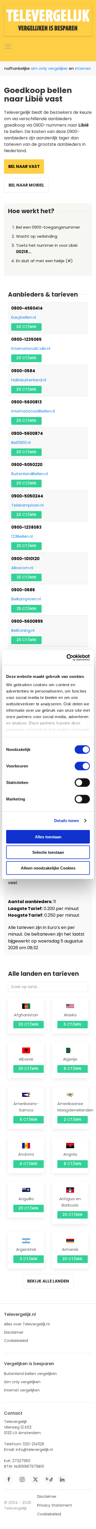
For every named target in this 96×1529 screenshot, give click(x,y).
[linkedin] (62, 1479)
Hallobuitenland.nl (28, 380)
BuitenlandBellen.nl (29, 473)
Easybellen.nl (23, 317)
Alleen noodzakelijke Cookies (48, 867)
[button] (8, 46)
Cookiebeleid (16, 1340)
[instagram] (22, 1479)
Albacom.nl (22, 568)
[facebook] (9, 1479)
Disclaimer (13, 1332)
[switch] (82, 766)
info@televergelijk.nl (34, 1449)
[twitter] (35, 1479)
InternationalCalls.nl (30, 348)
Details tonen (66, 820)
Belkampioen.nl (26, 599)
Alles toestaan (48, 836)
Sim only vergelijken (22, 1382)
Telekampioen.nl (27, 505)
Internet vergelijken (22, 1390)
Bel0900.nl (21, 442)
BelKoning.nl (22, 630)
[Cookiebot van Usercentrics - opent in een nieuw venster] (68, 657)
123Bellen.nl (22, 536)
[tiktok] (49, 1479)
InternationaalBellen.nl (33, 411)
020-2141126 (33, 1444)
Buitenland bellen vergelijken (30, 1373)
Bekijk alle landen (48, 1281)
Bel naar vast (24, 166)
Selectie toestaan (48, 852)
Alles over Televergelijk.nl (27, 1324)
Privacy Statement (54, 1505)
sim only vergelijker (45, 68)
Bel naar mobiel (26, 185)
